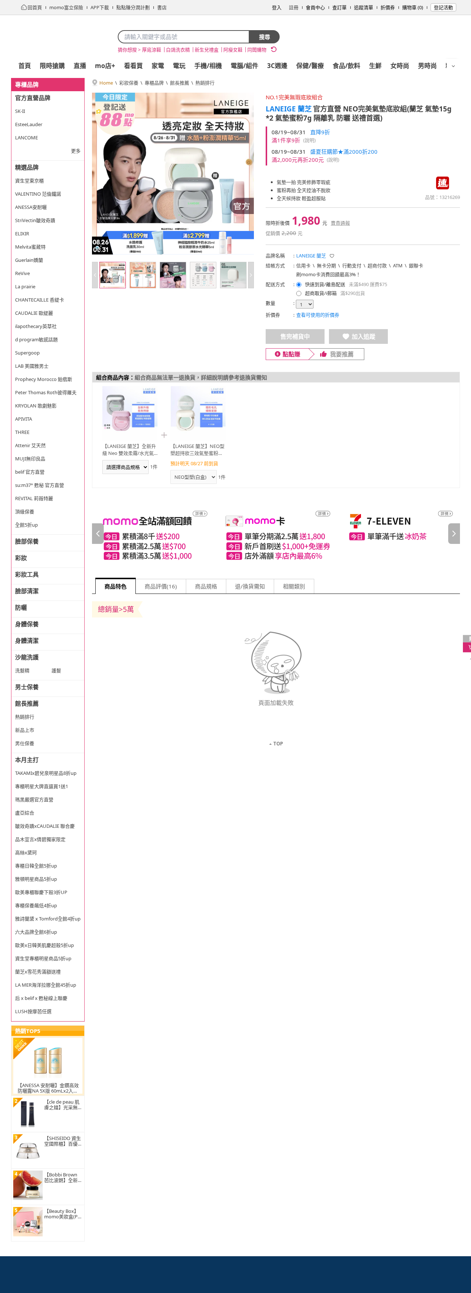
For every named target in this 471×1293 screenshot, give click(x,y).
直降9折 (320, 132)
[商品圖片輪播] (173, 173)
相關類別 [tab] (294, 586)
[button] (332, 256)
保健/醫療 (310, 65)
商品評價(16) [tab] (161, 586)
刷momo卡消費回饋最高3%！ (328, 274)
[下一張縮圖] (251, 275)
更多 (76, 150)
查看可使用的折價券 (317, 314)
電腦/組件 (244, 65)
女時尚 (399, 65)
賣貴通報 (340, 223)
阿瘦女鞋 (232, 49)
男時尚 (427, 65)
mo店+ (105, 65)
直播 (80, 65)
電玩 (179, 65)
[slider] (276, 533)
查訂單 (339, 7)
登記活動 (443, 7)
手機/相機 (208, 65)
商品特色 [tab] (116, 586)
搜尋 (264, 36)
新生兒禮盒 (207, 49)
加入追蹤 (363, 336)
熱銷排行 (205, 82)
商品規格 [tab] (206, 586)
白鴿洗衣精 (178, 49)
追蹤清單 (363, 7)
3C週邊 (277, 65)
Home (106, 82)
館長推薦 (179, 82)
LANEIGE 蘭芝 (289, 109)
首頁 (24, 65)
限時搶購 (52, 65)
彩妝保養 (128, 82)
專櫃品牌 (154, 82)
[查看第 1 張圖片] (112, 275)
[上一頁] (98, 533)
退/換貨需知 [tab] (250, 586)
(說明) (309, 140)
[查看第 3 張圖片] (173, 275)
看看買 (133, 65)
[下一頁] (454, 533)
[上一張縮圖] (95, 275)
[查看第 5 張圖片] (233, 275)
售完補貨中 (295, 336)
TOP (278, 743)
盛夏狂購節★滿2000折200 (344, 151)
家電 (158, 65)
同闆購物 (256, 49)
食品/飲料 (346, 65)
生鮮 (375, 65)
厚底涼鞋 (151, 49)
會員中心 (315, 7)
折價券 (387, 7)
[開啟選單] (453, 66)
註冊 (293, 7)
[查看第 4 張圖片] (203, 275)
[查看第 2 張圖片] (143, 275)
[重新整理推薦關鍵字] (273, 49)
